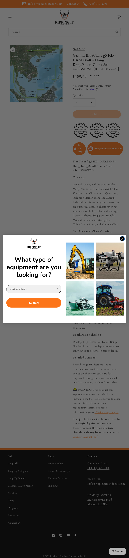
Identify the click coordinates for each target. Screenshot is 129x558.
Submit (34, 303)
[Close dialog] (122, 238)
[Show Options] (58, 289)
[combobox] (33, 289)
